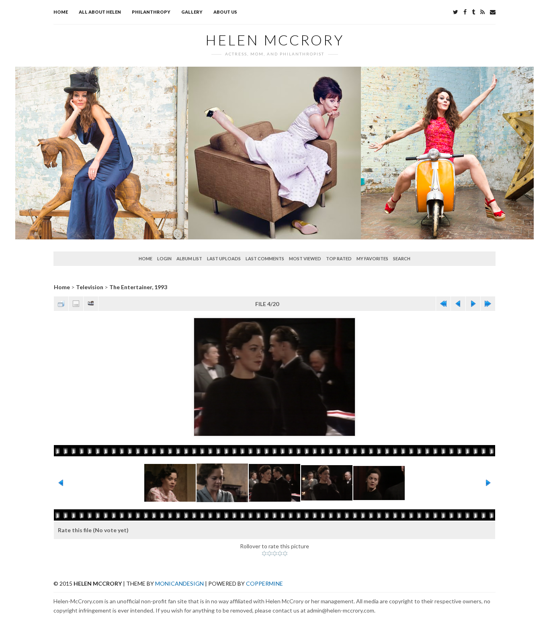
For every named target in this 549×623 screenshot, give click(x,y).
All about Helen (100, 11)
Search (401, 258)
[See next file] (473, 303)
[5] (285, 553)
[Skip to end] (488, 303)
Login (164, 258)
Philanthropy (151, 11)
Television (89, 287)
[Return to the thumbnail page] (61, 303)
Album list (189, 258)
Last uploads (224, 258)
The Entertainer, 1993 (138, 287)
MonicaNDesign (179, 583)
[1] (264, 553)
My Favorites (372, 258)
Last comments (265, 258)
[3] (274, 553)
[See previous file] (458, 303)
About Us (225, 11)
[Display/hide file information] (76, 303)
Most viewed (305, 258)
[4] (280, 553)
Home (60, 11)
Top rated (339, 258)
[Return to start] (443, 303)
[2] (269, 553)
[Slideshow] (91, 303)
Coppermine (264, 583)
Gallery (192, 11)
